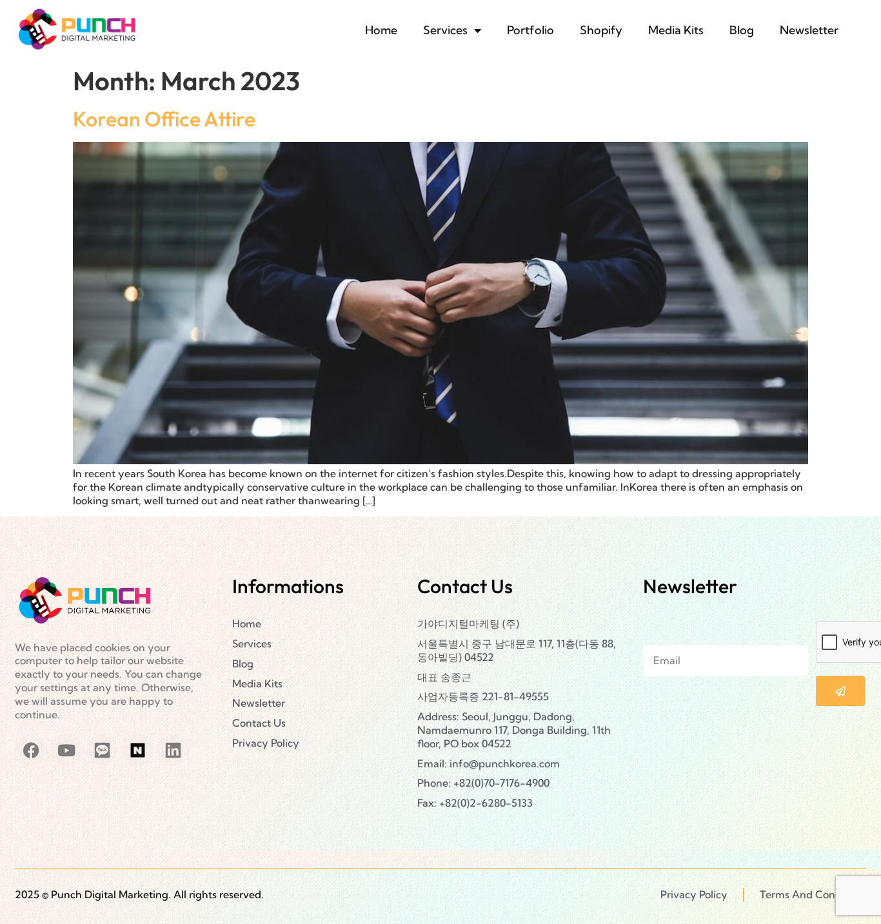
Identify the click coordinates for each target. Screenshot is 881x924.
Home (381, 30)
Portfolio (530, 30)
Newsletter (809, 30)
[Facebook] (31, 750)
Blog (741, 30)
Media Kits (676, 30)
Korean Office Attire (164, 119)
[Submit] (840, 691)
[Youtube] (66, 750)
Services (445, 30)
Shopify (601, 30)
